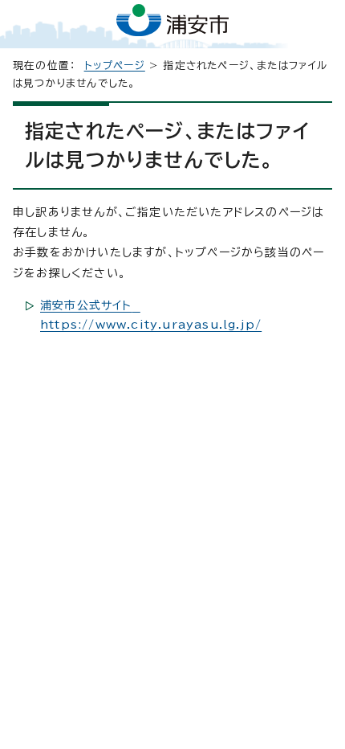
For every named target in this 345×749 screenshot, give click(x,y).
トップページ (114, 65)
